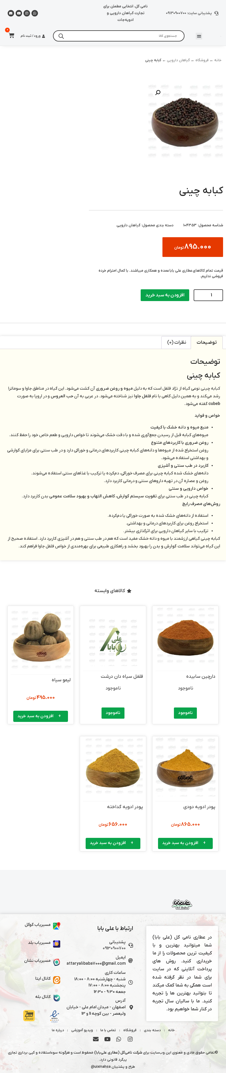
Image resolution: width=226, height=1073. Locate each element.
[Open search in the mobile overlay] (118, 36)
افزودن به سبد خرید (165, 295)
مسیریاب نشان (37, 961)
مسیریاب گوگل (38, 925)
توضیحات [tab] (207, 343)
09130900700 (114, 948)
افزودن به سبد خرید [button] (35, 716)
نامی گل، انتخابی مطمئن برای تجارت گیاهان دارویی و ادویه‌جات (125, 13)
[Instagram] (27, 13)
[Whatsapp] (34, 13)
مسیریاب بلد (39, 943)
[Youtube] (19, 13)
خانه (218, 60)
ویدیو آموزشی (82, 1030)
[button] (199, 36)
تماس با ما (108, 1030)
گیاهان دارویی (178, 60)
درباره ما (58, 1030)
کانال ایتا (43, 978)
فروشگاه (202, 60)
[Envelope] (96, 1038)
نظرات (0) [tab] (176, 343)
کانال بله (43, 997)
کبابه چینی (210, 388)
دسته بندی (152, 1030)
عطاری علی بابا (181, 270)
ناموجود (185, 713)
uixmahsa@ (101, 1066)
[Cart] (9, 35)
